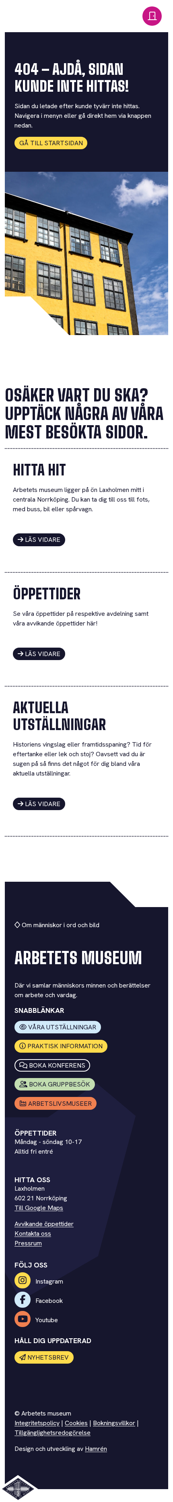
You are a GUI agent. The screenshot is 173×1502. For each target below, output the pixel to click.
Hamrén (96, 1448)
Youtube (46, 1320)
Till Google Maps (38, 1208)
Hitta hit (39, 470)
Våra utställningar (62, 1027)
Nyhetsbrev (48, 1357)
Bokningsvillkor (114, 1423)
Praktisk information (65, 1046)
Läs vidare (42, 539)
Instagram (48, 1281)
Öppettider (46, 594)
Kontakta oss (32, 1233)
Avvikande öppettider (44, 1224)
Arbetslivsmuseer (60, 1103)
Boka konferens (57, 1065)
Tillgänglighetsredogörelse (52, 1432)
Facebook (48, 1300)
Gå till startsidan (51, 143)
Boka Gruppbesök (59, 1084)
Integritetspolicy (37, 1423)
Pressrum (28, 1243)
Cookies (76, 1423)
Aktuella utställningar (59, 716)
